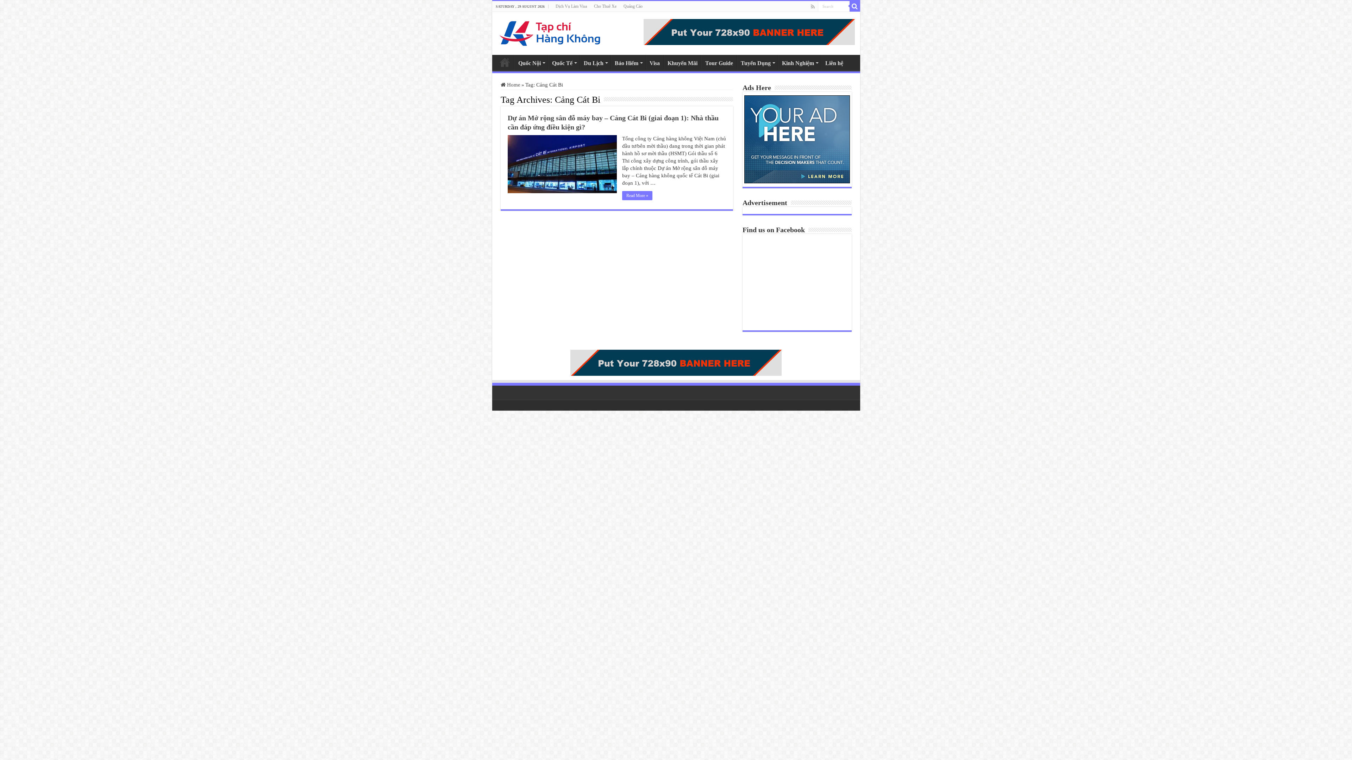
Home (505, 62)
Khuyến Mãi (682, 63)
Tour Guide (719, 63)
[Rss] (812, 6)
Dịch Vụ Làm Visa (571, 6)
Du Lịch (593, 63)
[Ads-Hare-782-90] (749, 31)
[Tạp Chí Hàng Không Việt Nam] (550, 32)
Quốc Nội (529, 63)
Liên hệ (834, 63)
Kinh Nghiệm (798, 63)
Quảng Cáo (633, 6)
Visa (655, 63)
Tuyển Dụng (756, 63)
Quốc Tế (562, 63)
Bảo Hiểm (626, 63)
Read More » (637, 195)
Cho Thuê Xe (605, 6)
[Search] (855, 6)
